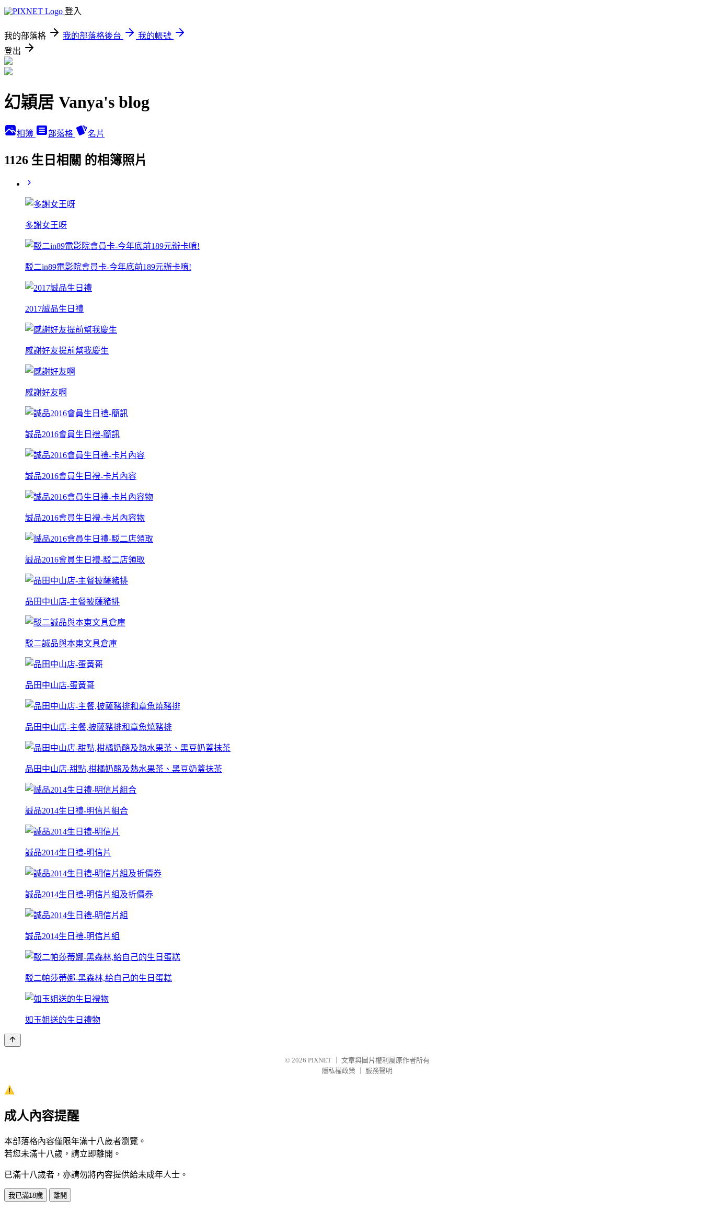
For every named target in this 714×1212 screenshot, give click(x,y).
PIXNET (319, 1060)
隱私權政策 (338, 1070)
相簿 (26, 133)
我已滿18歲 (25, 1195)
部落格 (61, 133)
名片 (96, 133)
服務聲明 (379, 1070)
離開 (60, 1195)
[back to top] (12, 1040)
